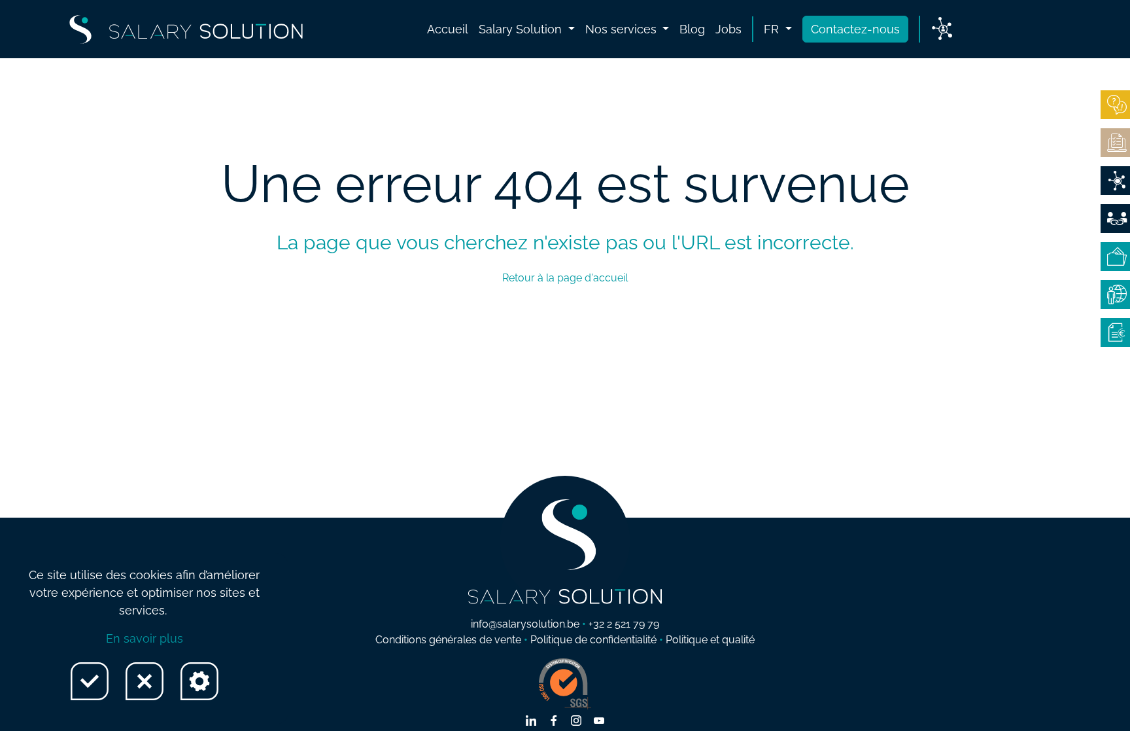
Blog (692, 29)
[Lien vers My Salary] (942, 29)
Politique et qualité (710, 639)
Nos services (622, 29)
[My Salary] (1115, 256)
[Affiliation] (1115, 218)
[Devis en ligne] (1115, 180)
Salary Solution (522, 29)
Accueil (447, 29)
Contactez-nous (855, 29)
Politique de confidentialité (593, 639)
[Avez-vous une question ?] (1115, 104)
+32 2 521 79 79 (624, 624)
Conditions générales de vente (448, 639)
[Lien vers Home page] (186, 29)
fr (773, 29)
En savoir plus (144, 638)
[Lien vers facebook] (554, 722)
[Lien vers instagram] (576, 722)
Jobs (728, 29)
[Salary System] (1115, 332)
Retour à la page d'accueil (565, 278)
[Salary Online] (1115, 294)
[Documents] (1115, 142)
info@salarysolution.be (525, 624)
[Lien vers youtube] (599, 722)
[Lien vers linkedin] (531, 722)
